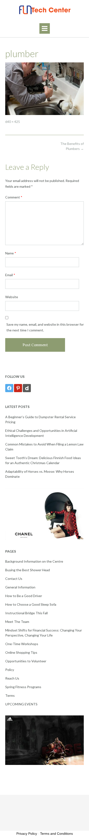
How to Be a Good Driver (23, 596)
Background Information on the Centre (34, 561)
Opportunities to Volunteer (25, 661)
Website (11, 297)
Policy (9, 670)
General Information (20, 587)
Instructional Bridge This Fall (26, 613)
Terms (10, 695)
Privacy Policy (26, 833)
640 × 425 (12, 122)
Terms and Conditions (56, 833)
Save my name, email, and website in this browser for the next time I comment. (45, 327)
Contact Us (13, 578)
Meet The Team (17, 622)
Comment (13, 197)
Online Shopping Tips (21, 652)
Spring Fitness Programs (23, 687)
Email (10, 275)
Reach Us (12, 678)
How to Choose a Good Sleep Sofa (30, 604)
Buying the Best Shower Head (27, 570)
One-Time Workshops (21, 644)
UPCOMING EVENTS (21, 704)
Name (10, 253)
